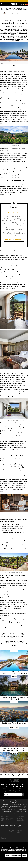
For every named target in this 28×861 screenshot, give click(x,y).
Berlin (10, 831)
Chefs (2, 826)
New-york (11, 830)
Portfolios (3, 838)
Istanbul (11, 829)
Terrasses (19, 831)
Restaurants (4, 827)
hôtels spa (3, 119)
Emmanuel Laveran (10, 13)
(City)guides (12, 825)
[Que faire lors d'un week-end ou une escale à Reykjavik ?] (14, 721)
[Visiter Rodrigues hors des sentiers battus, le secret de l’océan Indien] (14, 772)
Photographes (4, 839)
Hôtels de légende (10, 820)
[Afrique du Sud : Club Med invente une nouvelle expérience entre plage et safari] (14, 670)
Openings (8, 819)
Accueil (2, 8)
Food (2, 820)
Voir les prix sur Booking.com (14, 240)
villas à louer (10, 445)
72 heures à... (20, 818)
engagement (15, 180)
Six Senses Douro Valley (14, 213)
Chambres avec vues (11, 823)
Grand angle (20, 819)
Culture (2, 821)
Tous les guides (12, 835)
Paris (10, 826)
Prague (11, 832)
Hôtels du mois (12, 8)
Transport (3, 819)
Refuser (7, 855)
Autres (18, 832)
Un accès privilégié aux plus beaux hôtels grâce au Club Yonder (14, 1)
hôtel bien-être (6, 80)
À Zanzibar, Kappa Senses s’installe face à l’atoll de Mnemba (14, 698)
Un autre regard (21, 820)
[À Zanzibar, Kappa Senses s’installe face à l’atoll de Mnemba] (14, 695)
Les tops (19, 825)
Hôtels (6, 8)
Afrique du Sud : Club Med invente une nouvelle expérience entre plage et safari (14, 673)
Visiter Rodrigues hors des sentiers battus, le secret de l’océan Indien (14, 775)
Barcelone (11, 827)
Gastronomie (4, 825)
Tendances (8, 822)
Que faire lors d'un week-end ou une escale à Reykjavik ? (14, 724)
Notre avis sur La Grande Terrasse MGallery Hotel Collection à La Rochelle (14, 749)
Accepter (24, 855)
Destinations (20, 817)
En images (3, 837)
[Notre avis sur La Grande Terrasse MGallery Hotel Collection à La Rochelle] (14, 747)
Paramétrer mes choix (16, 855)
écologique (21, 180)
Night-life (19, 830)
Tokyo (10, 833)
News (2, 817)
